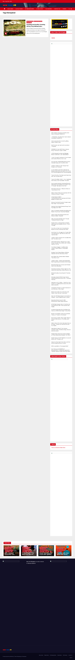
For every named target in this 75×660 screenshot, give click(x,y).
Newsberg (19, 656)
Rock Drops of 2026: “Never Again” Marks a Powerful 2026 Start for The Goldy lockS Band (60, 319)
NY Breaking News (29, 8)
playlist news (29, 22)
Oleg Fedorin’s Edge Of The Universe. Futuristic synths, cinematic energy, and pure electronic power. (61, 329)
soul (51, 551)
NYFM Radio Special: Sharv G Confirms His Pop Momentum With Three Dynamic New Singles (60, 305)
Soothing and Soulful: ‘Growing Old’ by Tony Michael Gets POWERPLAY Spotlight (35, 26)
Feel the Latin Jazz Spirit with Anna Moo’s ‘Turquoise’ (63, 554)
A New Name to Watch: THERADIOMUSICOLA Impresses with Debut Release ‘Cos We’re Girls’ (61, 198)
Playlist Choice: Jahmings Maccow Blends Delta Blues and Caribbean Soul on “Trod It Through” (60, 224)
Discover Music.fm (32, 563)
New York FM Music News (38, 21)
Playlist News (19, 8)
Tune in (64, 8)
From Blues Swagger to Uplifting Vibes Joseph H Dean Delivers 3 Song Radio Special (59, 248)
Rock (11, 551)
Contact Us (57, 8)
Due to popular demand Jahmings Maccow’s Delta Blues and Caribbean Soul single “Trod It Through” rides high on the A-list (60, 184)
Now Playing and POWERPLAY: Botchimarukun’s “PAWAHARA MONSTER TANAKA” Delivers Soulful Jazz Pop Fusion (60, 350)
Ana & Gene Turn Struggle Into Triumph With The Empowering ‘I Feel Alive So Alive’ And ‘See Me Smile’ (61, 233)
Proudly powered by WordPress (8, 656)
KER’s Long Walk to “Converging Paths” (59, 346)
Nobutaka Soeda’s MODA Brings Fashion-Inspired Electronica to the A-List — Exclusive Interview (61, 278)
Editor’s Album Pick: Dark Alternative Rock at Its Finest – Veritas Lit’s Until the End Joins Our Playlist (61, 324)
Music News (10, 8)
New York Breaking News (9, 547)
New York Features (30, 21)
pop (28, 551)
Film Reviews (49, 8)
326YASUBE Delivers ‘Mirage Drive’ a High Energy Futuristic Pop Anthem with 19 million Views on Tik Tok (60, 243)
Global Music (39, 8)
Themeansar (24, 656)
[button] (69, 8)
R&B (31, 551)
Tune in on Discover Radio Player (58, 447)
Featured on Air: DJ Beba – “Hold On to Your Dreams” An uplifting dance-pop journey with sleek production (61, 283)
